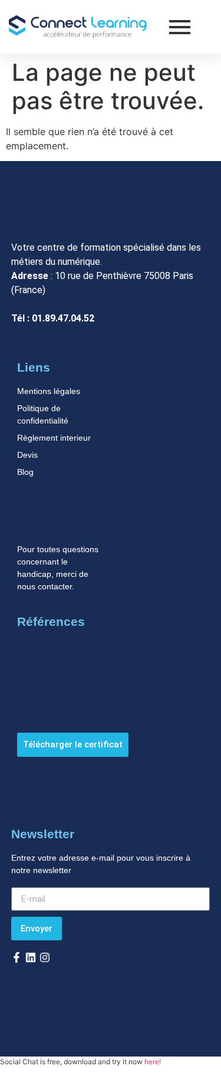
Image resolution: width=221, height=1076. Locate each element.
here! (152, 1061)
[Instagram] (44, 957)
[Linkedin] (30, 957)
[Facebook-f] (16, 957)
